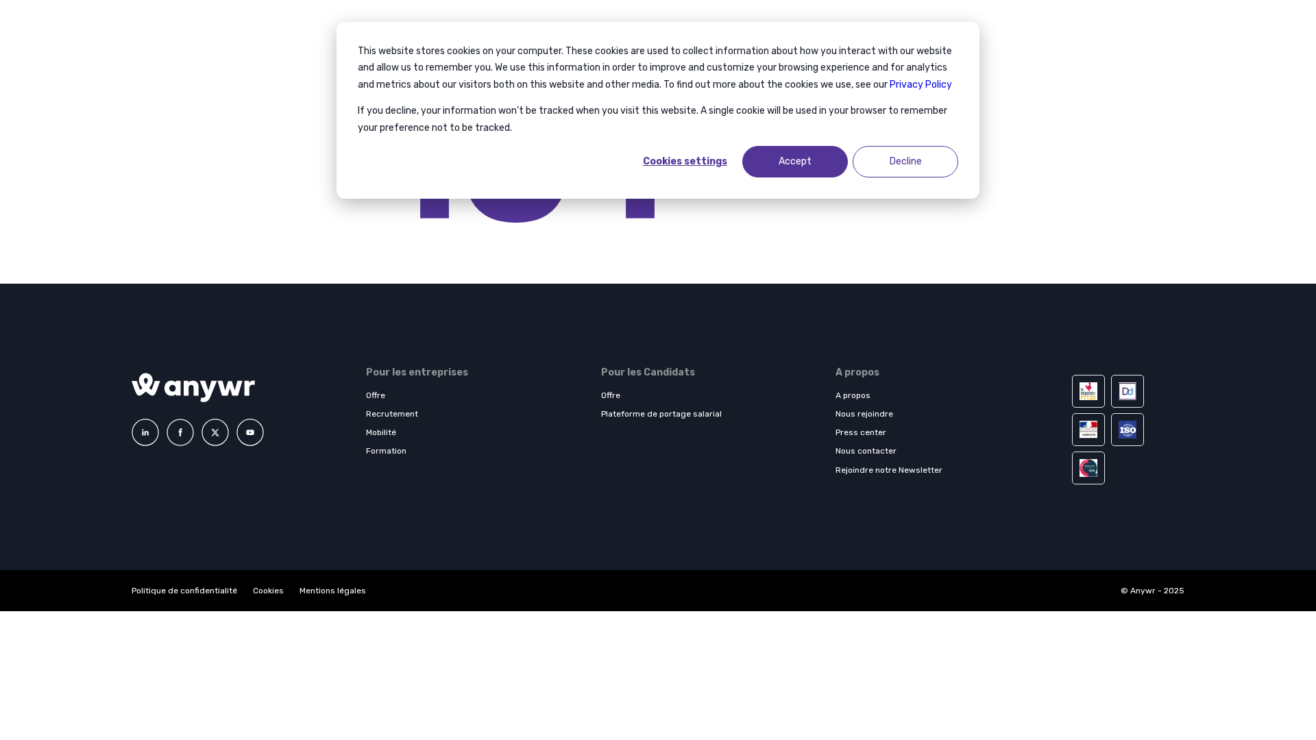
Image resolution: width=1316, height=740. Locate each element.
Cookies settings (685, 161)
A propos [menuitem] (853, 395)
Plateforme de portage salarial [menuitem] (661, 414)
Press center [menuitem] (861, 432)
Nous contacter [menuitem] (866, 451)
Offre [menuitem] (375, 395)
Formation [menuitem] (386, 451)
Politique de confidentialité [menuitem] (185, 590)
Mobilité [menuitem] (381, 432)
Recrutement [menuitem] (392, 414)
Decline (906, 161)
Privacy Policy (921, 84)
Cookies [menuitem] (268, 590)
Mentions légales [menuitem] (333, 590)
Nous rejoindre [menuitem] (864, 414)
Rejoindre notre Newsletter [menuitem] (889, 470)
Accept (795, 161)
